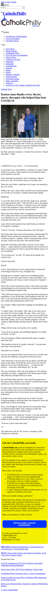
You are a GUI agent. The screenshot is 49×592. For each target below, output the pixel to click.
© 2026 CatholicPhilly (9, 590)
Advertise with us (12, 41)
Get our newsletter (13, 39)
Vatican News (11, 57)
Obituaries (9, 62)
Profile (8, 72)
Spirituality (10, 64)
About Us (9, 83)
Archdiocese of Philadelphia (16, 36)
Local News (10, 49)
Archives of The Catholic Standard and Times (23, 85)
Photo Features (11, 51)
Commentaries (11, 66)
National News (6, 89)
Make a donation (12, 81)
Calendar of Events (13, 60)
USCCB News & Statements (16, 55)
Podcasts (9, 68)
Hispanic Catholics (13, 75)
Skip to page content (8, 2)
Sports (8, 70)
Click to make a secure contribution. (24, 524)
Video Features (11, 77)
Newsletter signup (12, 79)
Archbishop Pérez (12, 53)
